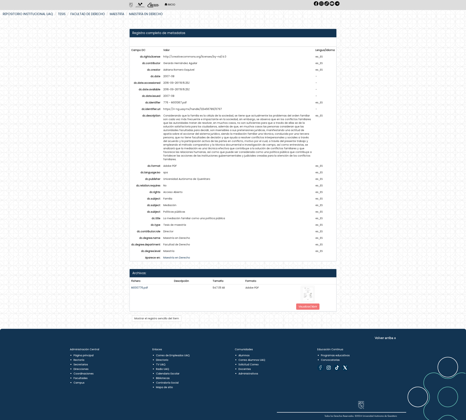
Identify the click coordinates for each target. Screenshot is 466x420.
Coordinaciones (84, 373)
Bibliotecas (163, 378)
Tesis (62, 14)
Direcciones (81, 369)
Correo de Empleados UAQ (173, 355)
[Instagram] (328, 367)
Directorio (162, 360)
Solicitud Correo (248, 364)
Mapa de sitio (164, 387)
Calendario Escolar (167, 373)
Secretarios (81, 364)
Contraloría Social (167, 382)
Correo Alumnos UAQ (251, 360)
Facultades (81, 378)
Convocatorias (330, 360)
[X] (345, 367)
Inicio (171, 4)
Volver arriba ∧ (385, 338)
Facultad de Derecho (87, 14)
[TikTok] (337, 367)
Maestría (117, 14)
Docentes (244, 369)
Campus (79, 382)
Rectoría (79, 360)
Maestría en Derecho (146, 14)
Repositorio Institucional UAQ (28, 14)
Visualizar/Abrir (308, 306)
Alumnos (244, 355)
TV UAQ (160, 364)
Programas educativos (335, 355)
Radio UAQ (162, 369)
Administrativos (248, 373)
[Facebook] (320, 367)
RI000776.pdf (139, 287)
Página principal (84, 355)
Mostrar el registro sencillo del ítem (156, 318)
